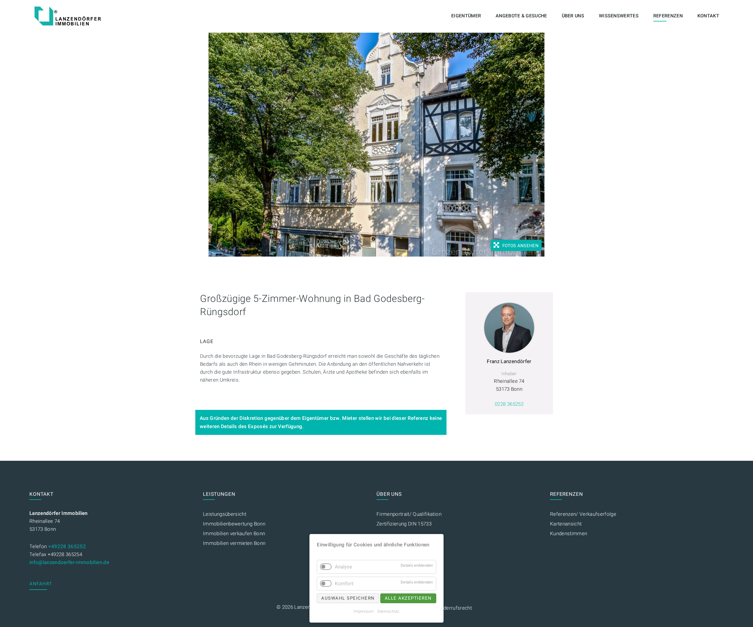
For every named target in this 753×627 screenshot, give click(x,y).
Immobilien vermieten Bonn (234, 543)
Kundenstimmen (568, 533)
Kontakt (708, 15)
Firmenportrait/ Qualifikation (409, 514)
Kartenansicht (566, 524)
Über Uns (573, 15)
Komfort (344, 583)
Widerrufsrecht (455, 608)
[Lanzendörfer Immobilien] (67, 16)
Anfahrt (40, 584)
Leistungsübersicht (224, 514)
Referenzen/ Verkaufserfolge (583, 514)
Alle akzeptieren (408, 598)
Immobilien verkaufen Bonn (234, 533)
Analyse (343, 567)
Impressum (364, 611)
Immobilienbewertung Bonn (234, 524)
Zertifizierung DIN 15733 (404, 524)
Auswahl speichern (348, 598)
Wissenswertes (619, 15)
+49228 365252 (67, 546)
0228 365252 (509, 404)
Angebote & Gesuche (521, 15)
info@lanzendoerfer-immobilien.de (69, 562)
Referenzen (668, 15)
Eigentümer (466, 15)
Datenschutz (388, 611)
